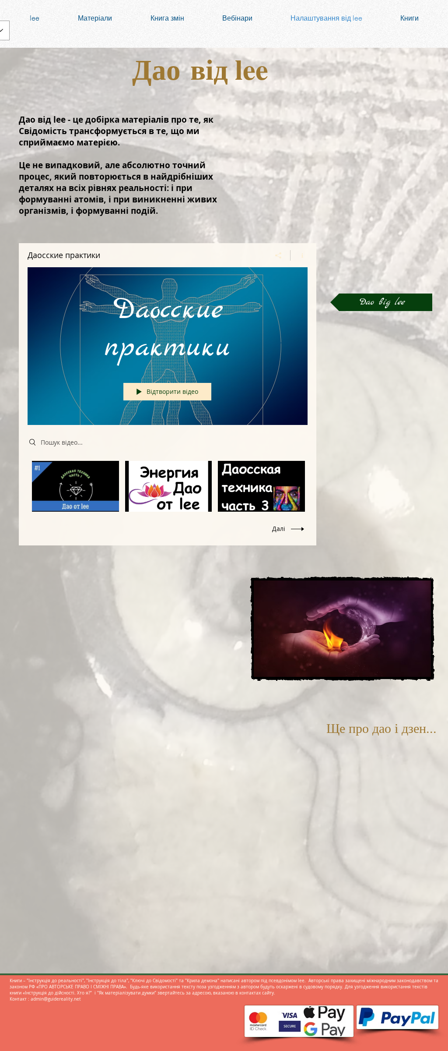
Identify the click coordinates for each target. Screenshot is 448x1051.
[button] (381, 302)
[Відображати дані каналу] (299, 255)
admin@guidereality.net (56, 999)
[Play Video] (75, 486)
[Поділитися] (278, 255)
